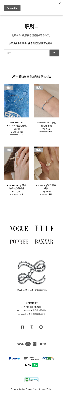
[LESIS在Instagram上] (31, 329)
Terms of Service (18, 389)
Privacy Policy (31, 389)
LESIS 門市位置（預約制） (32, 307)
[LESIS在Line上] (41, 329)
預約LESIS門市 (32, 303)
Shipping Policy (45, 389)
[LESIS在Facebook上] (22, 329)
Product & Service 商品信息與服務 (31, 310)
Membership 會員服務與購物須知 (31, 314)
